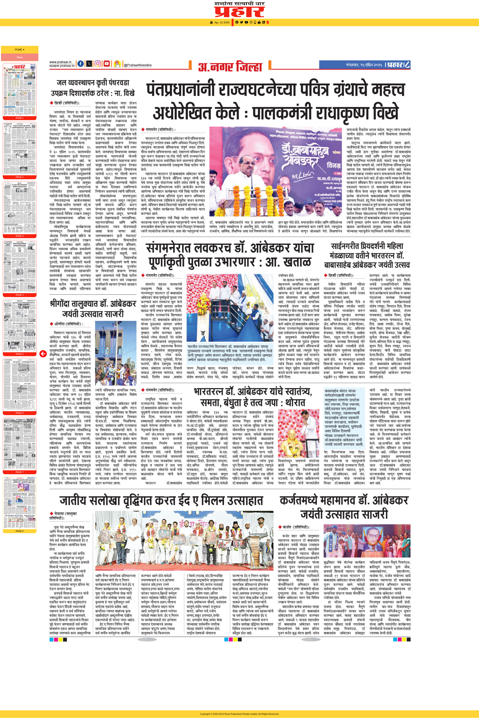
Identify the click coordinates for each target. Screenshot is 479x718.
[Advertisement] (239, 35)
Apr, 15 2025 (222, 22)
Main (20, 57)
